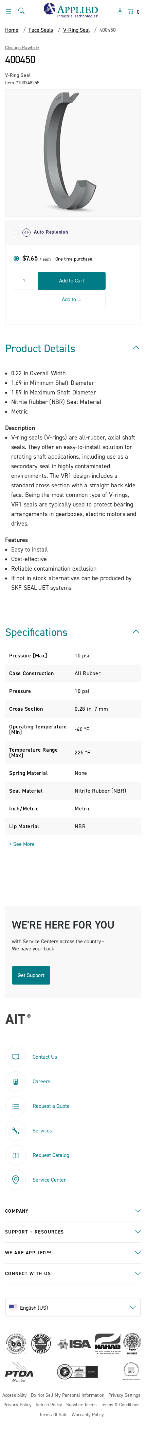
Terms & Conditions (120, 1405)
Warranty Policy (88, 1415)
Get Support (31, 975)
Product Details (40, 349)
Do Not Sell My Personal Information (67, 1395)
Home (11, 30)
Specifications (36, 632)
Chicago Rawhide (22, 48)
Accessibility (14, 1395)
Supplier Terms (81, 1405)
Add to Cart (71, 280)
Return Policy (49, 1405)
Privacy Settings (124, 1395)
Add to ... (71, 299)
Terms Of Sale (53, 1415)
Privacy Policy (17, 1405)
